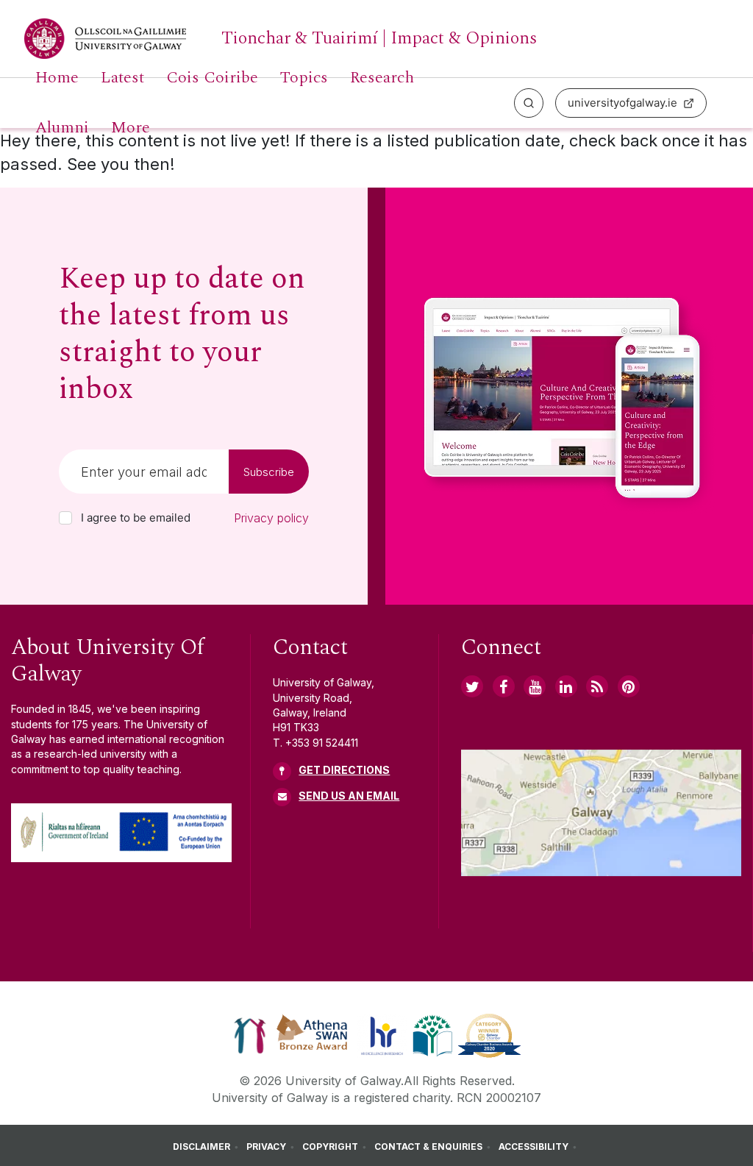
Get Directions (344, 770)
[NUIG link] (597, 686)
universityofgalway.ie (622, 103)
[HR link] (382, 1035)
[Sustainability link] (489, 1035)
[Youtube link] (535, 686)
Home (57, 78)
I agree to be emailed (135, 518)
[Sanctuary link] (250, 1035)
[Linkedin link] (566, 686)
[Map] (601, 813)
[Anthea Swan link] (312, 1035)
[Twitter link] (472, 686)
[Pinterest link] (629, 686)
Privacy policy (271, 518)
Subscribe (268, 472)
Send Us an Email (349, 795)
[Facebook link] (504, 686)
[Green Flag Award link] (432, 1035)
